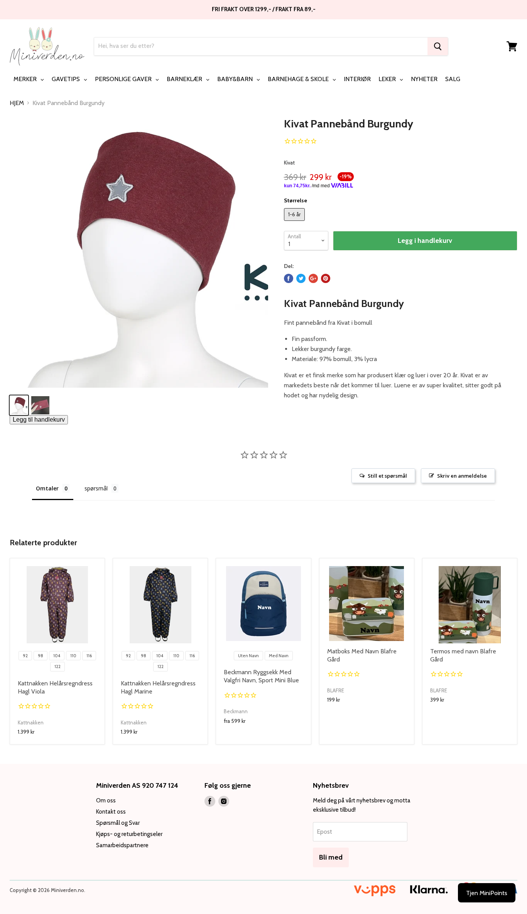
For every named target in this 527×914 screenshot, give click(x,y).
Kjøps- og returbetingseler (129, 834)
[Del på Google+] (313, 278)
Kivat (289, 162)
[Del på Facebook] (288, 278)
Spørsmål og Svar (118, 822)
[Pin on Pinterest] (325, 278)
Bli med (331, 857)
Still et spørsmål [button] (387, 475)
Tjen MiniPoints (486, 893)
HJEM (17, 103)
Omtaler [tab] (47, 488)
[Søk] (437, 46)
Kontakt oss (111, 811)
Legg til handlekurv (39, 419)
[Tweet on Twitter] (301, 278)
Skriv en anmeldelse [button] (462, 475)
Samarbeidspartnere (122, 845)
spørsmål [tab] (96, 488)
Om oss (106, 800)
